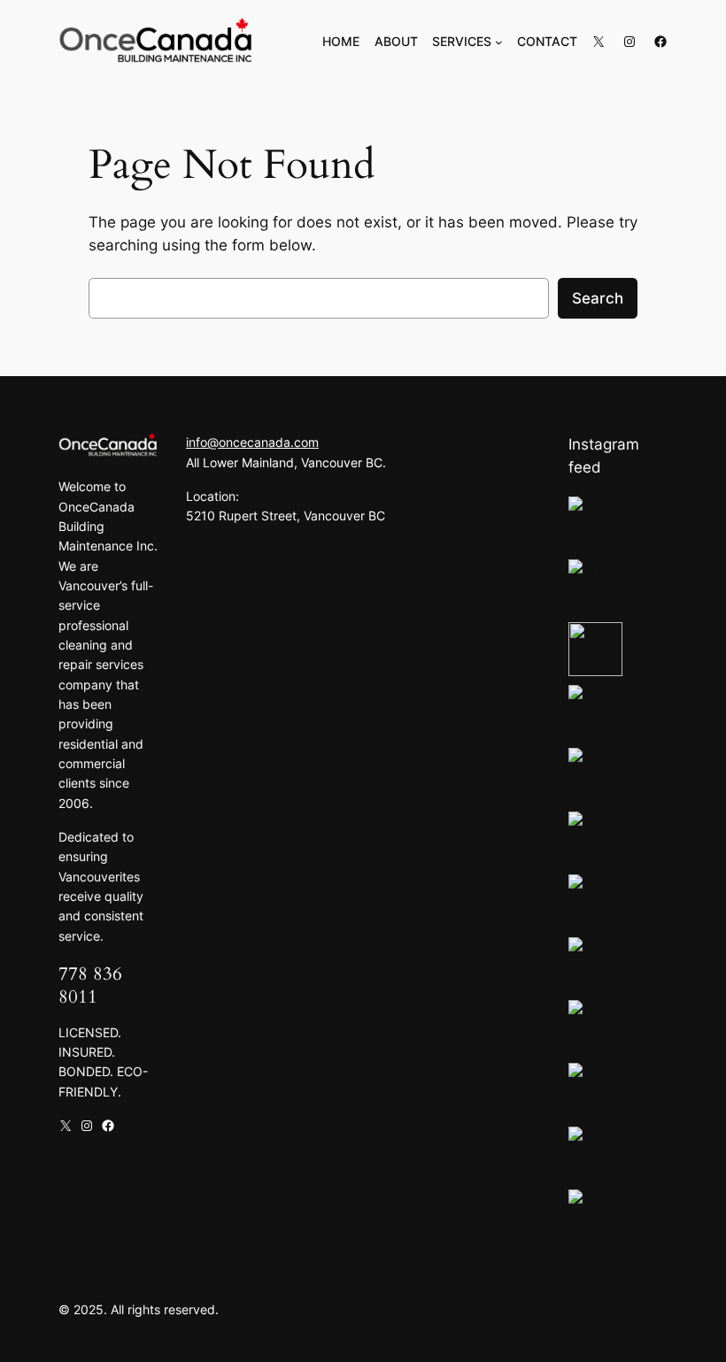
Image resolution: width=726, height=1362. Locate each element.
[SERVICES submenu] (499, 42)
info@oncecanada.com (252, 442)
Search (597, 298)
